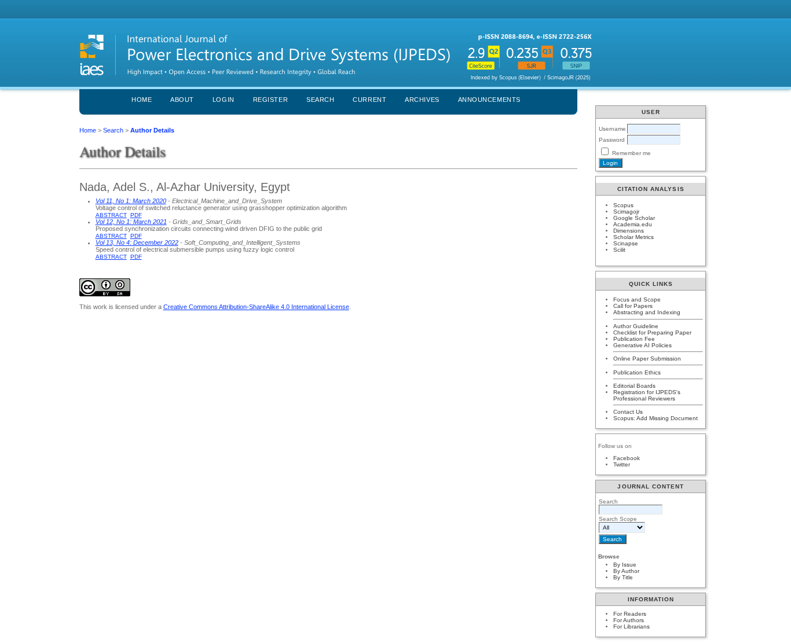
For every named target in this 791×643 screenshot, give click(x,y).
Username (612, 129)
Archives (422, 99)
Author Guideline (635, 326)
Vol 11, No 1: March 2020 (131, 200)
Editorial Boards (634, 386)
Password (612, 140)
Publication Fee (634, 339)
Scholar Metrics (633, 237)
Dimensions (628, 230)
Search (320, 99)
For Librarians (631, 626)
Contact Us (628, 412)
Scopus (623, 205)
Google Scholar (634, 218)
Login (224, 99)
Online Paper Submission (647, 358)
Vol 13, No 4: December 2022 (137, 242)
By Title (623, 577)
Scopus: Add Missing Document (655, 418)
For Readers (629, 614)
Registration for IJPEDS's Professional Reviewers (646, 395)
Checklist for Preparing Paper (652, 332)
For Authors (628, 620)
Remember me (631, 153)
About (182, 99)
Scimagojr (626, 211)
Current (369, 99)
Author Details (152, 130)
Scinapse (625, 243)
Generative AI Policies (642, 345)
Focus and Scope (637, 299)
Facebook (626, 458)
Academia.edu (632, 224)
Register (270, 99)
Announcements (489, 99)
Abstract (111, 215)
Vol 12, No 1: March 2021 (131, 221)
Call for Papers (633, 306)
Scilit (619, 250)
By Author (626, 571)
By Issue (624, 564)
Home (141, 99)
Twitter (621, 464)
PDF (136, 215)
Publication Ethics (637, 372)
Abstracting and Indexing (646, 312)
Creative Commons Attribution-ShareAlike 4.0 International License (256, 306)
